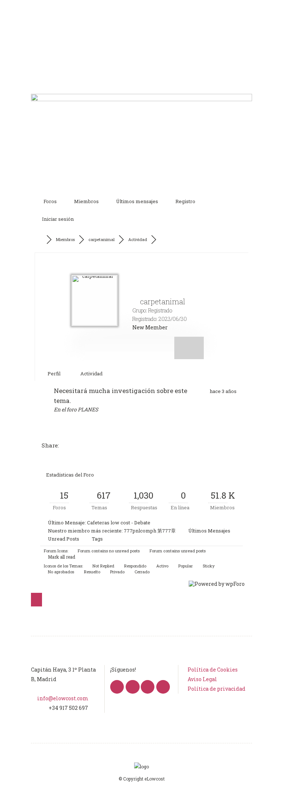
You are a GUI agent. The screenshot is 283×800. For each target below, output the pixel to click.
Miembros (86, 201)
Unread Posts (63, 538)
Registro (185, 201)
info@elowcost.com (62, 698)
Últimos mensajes (137, 201)
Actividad (137, 239)
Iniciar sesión (58, 219)
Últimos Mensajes (209, 530)
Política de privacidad (216, 688)
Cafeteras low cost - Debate (118, 522)
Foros (50, 201)
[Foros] (41, 239)
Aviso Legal (202, 679)
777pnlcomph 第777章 (150, 530)
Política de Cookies (213, 669)
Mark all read (61, 557)
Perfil (53, 373)
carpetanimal (101, 239)
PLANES (88, 409)
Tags (97, 538)
